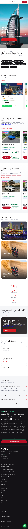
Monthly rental (4, 500)
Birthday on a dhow (6, 521)
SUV (2, 498)
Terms (14, 527)
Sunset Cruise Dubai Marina (20, 64)
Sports (5, 126)
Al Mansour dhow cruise (18, 61)
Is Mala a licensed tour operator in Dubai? (10, 386)
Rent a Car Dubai (13, 67)
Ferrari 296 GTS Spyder (8, 144)
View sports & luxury (9, 330)
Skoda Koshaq (5, 193)
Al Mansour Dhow (6, 97)
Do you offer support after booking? (9, 403)
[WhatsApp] (24, 525)
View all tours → (4, 80)
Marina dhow (10, 126)
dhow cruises (9, 451)
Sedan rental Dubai (5, 503)
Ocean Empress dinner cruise (7, 64)
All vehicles (3, 490)
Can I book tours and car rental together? (10, 395)
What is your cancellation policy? (8, 399)
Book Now (24, 1)
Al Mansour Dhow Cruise (7, 469)
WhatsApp (7, 105)
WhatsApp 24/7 (14, 438)
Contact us (4, 511)
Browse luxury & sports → (6, 128)
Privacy (18, 527)
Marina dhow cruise (6, 124)
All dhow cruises (6, 43)
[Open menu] (2, 2)
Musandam (3, 484)
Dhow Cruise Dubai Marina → (7, 58)
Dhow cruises (15, 126)
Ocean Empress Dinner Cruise (8, 471)
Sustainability (4, 514)
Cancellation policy (5, 516)
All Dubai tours (4, 479)
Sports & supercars (6, 493)
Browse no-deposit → (5, 177)
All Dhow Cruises (5, 466)
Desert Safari (4, 482)
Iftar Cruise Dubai (5, 476)
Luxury (2, 126)
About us (3, 509)
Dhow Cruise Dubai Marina (10, 34)
